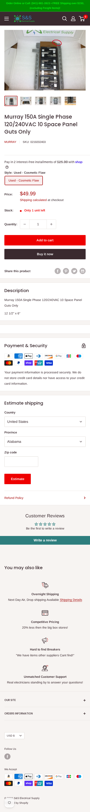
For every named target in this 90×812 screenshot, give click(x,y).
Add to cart (45, 240)
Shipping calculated (33, 200)
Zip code (10, 452)
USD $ (11, 735)
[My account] (73, 18)
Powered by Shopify (16, 802)
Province (10, 432)
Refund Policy (13, 498)
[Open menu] (6, 18)
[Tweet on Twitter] (74, 271)
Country (10, 412)
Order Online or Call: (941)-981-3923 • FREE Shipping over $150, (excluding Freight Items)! (45, 6)
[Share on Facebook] (58, 271)
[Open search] (64, 18)
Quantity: (10, 224)
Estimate (17, 479)
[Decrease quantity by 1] (24, 224)
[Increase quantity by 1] (51, 224)
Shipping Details (71, 599)
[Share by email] (83, 271)
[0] (82, 18)
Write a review (45, 540)
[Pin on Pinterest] (66, 271)
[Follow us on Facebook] (7, 756)
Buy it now (45, 254)
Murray (10, 142)
